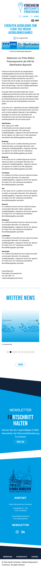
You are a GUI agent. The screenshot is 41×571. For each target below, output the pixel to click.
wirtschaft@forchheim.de (20, 516)
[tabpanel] (20, 329)
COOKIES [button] (34, 557)
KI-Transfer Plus (7, 344)
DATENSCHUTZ (21, 557)
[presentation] (7, 352)
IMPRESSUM (7, 557)
